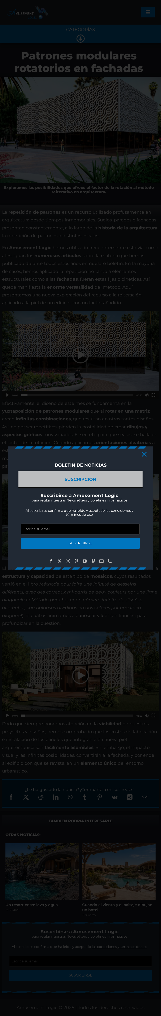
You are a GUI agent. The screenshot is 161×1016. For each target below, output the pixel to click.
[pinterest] (76, 561)
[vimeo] (93, 561)
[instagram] (68, 561)
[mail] (101, 561)
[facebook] (51, 561)
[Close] (144, 454)
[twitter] (59, 561)
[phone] (110, 561)
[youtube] (85, 561)
